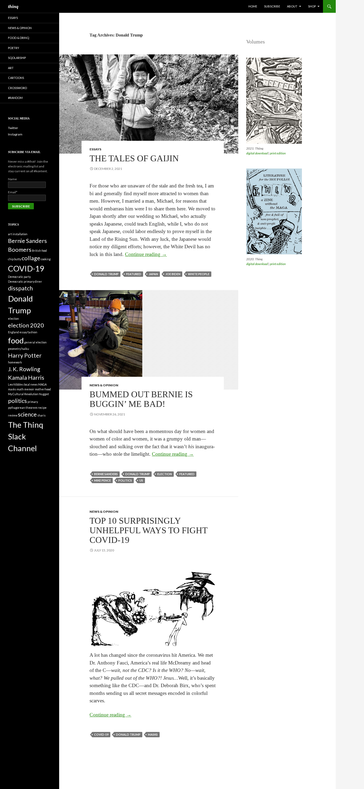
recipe (42, 407)
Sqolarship (17, 57)
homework (15, 362)
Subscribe (272, 6)
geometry (14, 348)
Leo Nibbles (15, 384)
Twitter (13, 128)
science (27, 414)
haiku (25, 348)
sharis (41, 415)
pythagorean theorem (22, 407)
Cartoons (16, 77)
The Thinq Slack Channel (25, 436)
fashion (32, 332)
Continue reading (146, 254)
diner (38, 281)
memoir (29, 389)
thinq (13, 6)
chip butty (14, 259)
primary (32, 401)
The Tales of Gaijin (134, 158)
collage (31, 258)
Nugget (44, 394)
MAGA (42, 384)
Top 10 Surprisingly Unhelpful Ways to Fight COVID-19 (148, 530)
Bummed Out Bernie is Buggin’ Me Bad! (141, 399)
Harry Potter (25, 355)
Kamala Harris (26, 377)
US (141, 480)
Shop (312, 6)
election (164, 474)
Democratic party (19, 276)
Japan (153, 274)
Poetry (13, 48)
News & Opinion (104, 385)
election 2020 (26, 325)
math (20, 389)
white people (198, 274)
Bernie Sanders (106, 474)
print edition (278, 153)
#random (15, 97)
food (16, 340)
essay (23, 332)
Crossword (17, 88)
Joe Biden (172, 274)
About (292, 6)
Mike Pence (102, 480)
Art (11, 68)
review (12, 415)
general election (35, 342)
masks (153, 734)
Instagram (15, 134)
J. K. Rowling (24, 369)
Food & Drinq (18, 37)
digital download (257, 153)
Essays (95, 149)
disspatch (20, 288)
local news (31, 384)
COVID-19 (101, 734)
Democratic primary (21, 281)
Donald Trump (106, 274)
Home (252, 6)
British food (39, 250)
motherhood (43, 389)
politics (125, 480)
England (13, 332)
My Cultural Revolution (23, 394)
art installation (17, 234)
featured (133, 274)
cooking (46, 259)
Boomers (19, 249)
